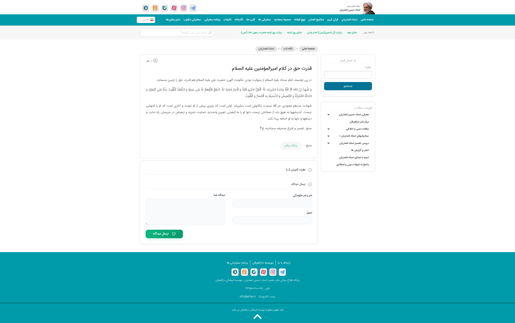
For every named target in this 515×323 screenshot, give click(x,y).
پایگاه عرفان (290, 145)
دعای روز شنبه (294, 32)
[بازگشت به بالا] (257, 316)
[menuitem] (367, 19)
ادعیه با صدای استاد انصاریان (354, 157)
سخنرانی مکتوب (192, 20)
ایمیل (309, 213)
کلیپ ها (250, 20)
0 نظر (149, 61)
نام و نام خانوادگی (302, 195)
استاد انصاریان (349, 20)
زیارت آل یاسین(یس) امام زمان (324, 32)
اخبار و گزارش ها (360, 150)
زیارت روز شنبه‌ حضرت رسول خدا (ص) (261, 32)
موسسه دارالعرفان (262, 263)
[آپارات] (174, 8)
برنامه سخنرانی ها (237, 263)
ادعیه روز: (368, 32)
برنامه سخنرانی (212, 20)
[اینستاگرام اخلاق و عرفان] (183, 8)
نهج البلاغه (299, 20)
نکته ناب (288, 49)
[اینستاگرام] (272, 272)
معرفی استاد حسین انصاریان (354, 114)
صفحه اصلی (367, 20)
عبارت (368, 67)
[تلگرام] (193, 8)
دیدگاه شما (219, 195)
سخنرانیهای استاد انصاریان (354, 136)
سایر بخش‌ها (173, 20)
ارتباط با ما (284, 263)
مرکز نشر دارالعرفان (359, 122)
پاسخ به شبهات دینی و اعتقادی (352, 164)
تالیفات (228, 20)
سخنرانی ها (264, 20)
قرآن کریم (332, 20)
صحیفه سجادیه (282, 20)
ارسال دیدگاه (160, 233)
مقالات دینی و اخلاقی (357, 129)
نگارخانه (239, 20)
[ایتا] (155, 8)
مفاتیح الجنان (316, 20)
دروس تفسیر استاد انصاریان (354, 143)
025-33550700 (254, 288)
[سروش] (145, 8)
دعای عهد (352, 32)
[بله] (164, 8)
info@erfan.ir (248, 296)
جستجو (348, 86)
